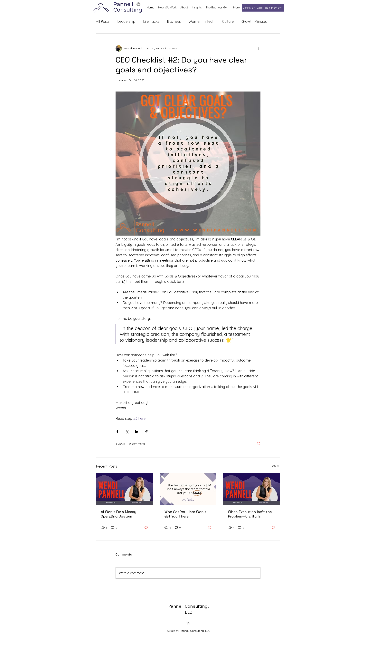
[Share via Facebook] (117, 431)
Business (174, 21)
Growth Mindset (254, 21)
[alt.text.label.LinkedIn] (138, 4)
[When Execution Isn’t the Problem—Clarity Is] (251, 489)
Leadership (126, 21)
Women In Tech (201, 21)
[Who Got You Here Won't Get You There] (188, 489)
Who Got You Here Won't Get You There (185, 513)
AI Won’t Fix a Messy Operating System (118, 513)
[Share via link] (146, 431)
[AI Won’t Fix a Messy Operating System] (124, 489)
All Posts (102, 21)
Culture (228, 21)
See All (276, 465)
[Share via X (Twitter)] (127, 431)
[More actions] (258, 48)
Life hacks (151, 21)
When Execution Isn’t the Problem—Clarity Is (250, 513)
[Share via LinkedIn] (136, 431)
